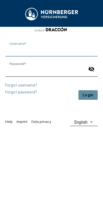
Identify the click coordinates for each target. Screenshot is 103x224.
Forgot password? (21, 92)
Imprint (22, 121)
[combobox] (84, 122)
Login (88, 95)
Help (9, 121)
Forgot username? (21, 85)
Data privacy (41, 121)
